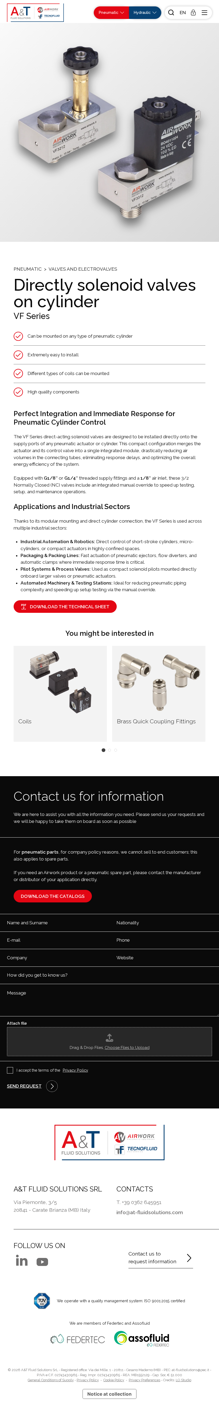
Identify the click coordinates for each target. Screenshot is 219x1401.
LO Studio (183, 1380)
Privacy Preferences (144, 1380)
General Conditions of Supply (51, 1380)
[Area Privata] (193, 12)
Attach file (17, 1023)
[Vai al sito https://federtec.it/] (77, 1339)
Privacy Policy (75, 1070)
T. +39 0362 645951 (139, 1202)
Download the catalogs (53, 896)
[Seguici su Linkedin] (22, 1260)
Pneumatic (28, 269)
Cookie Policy (113, 1380)
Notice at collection (109, 1394)
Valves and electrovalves (83, 269)
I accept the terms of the (52, 1070)
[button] (182, 12)
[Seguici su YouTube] (42, 1262)
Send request (24, 1086)
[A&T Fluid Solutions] (35, 12)
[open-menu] (205, 12)
